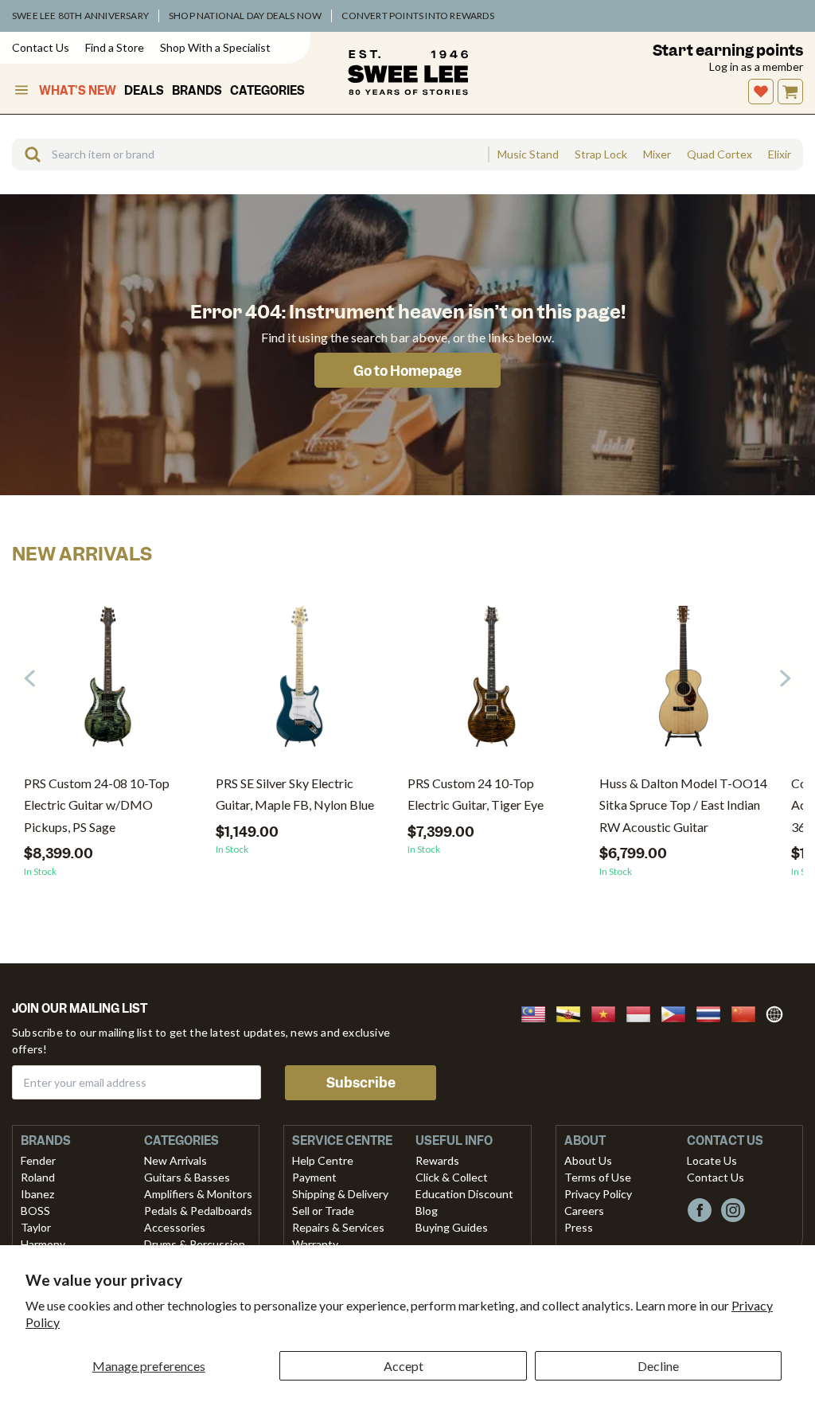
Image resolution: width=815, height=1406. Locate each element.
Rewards (437, 1160)
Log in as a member (756, 66)
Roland (38, 1177)
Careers (584, 1210)
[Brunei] (573, 1012)
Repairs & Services (338, 1227)
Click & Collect (451, 1177)
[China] (748, 1012)
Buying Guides (451, 1227)
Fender (38, 1160)
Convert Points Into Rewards (417, 15)
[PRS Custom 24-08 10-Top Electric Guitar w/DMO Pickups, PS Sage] (108, 682)
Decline (658, 1365)
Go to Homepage (407, 371)
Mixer (657, 154)
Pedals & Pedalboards (198, 1210)
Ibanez (37, 1194)
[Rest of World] (778, 1012)
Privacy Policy (598, 1194)
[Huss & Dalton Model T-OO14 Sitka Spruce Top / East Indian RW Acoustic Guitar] (683, 682)
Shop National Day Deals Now (245, 15)
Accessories (174, 1227)
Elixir (779, 154)
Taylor (36, 1227)
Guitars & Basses (187, 1177)
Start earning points (728, 50)
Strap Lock (601, 154)
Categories (267, 90)
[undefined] (27, 154)
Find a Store (114, 47)
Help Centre (322, 1160)
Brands (197, 90)
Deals (144, 90)
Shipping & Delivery (340, 1194)
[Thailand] (713, 1012)
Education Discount (464, 1194)
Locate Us (712, 1160)
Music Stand (528, 154)
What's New (77, 90)
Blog (426, 1210)
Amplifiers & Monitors (198, 1194)
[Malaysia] (538, 1012)
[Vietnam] (608, 1012)
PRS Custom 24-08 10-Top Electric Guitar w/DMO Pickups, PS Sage (97, 804)
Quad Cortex (719, 154)
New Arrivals (175, 1160)
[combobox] (250, 154)
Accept (403, 1365)
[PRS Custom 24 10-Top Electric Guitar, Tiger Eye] (491, 682)
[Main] (408, 72)
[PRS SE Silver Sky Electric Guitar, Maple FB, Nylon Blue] (300, 682)
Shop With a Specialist (215, 47)
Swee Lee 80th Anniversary (80, 15)
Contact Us (40, 47)
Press (578, 1227)
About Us (588, 1160)
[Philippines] (678, 1012)
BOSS (35, 1210)
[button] (784, 678)
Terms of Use (597, 1177)
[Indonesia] (643, 1012)
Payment (314, 1177)
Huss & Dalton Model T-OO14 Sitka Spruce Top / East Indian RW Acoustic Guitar (683, 804)
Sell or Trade (323, 1210)
